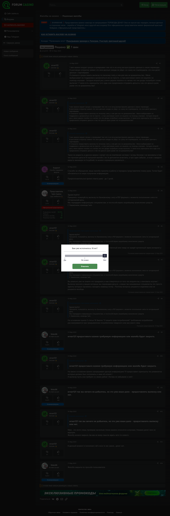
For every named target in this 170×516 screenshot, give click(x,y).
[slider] (105, 255)
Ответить (85, 266)
